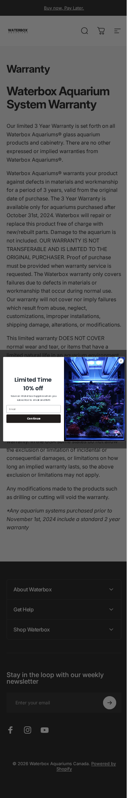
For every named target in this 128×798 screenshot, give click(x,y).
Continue (31, 419)
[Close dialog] (118, 361)
